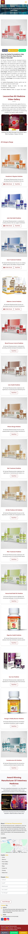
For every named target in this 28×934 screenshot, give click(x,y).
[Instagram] (8, 919)
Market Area (4, 872)
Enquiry (24, 933)
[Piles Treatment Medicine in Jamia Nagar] (14, 535)
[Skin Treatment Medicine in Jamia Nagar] (14, 452)
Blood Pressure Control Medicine (14, 343)
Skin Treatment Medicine (14, 468)
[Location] (14, 846)
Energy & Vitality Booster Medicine (14, 718)
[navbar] (25, 2)
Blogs (3, 866)
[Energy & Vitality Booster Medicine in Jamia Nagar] (14, 702)
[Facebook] (2, 919)
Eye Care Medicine (14, 677)
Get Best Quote (13, 50)
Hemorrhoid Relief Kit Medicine (14, 593)
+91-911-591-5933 (14, 916)
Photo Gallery (5, 862)
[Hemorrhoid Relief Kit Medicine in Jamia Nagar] (14, 577)
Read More (17, 184)
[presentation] (2, 124)
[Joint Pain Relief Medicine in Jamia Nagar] (14, 202)
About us (4, 859)
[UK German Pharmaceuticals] (3, 2)
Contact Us (4, 868)
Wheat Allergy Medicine (14, 426)
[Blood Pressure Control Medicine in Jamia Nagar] (14, 327)
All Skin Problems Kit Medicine (14, 510)
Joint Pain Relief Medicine (14, 218)
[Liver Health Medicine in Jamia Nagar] (14, 369)
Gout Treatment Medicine (14, 260)
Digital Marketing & (5, 930)
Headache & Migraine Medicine (14, 176)
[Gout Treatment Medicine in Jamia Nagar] (14, 244)
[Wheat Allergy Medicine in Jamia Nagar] (14, 410)
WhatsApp (22, 50)
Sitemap (4, 870)
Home (3, 857)
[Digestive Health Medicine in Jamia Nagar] (14, 619)
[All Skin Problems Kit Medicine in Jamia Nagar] (14, 494)
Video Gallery (5, 864)
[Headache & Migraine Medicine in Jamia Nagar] (14, 160)
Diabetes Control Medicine (14, 301)
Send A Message (6, 902)
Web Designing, (17, 928)
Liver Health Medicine (14, 385)
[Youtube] (5, 919)
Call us (5, 50)
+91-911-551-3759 (6, 916)
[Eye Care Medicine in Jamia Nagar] (14, 661)
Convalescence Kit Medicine (14, 760)
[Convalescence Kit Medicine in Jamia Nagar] (14, 744)
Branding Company (13, 930)
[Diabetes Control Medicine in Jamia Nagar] (14, 285)
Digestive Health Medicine (14, 635)
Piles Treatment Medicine (14, 552)
